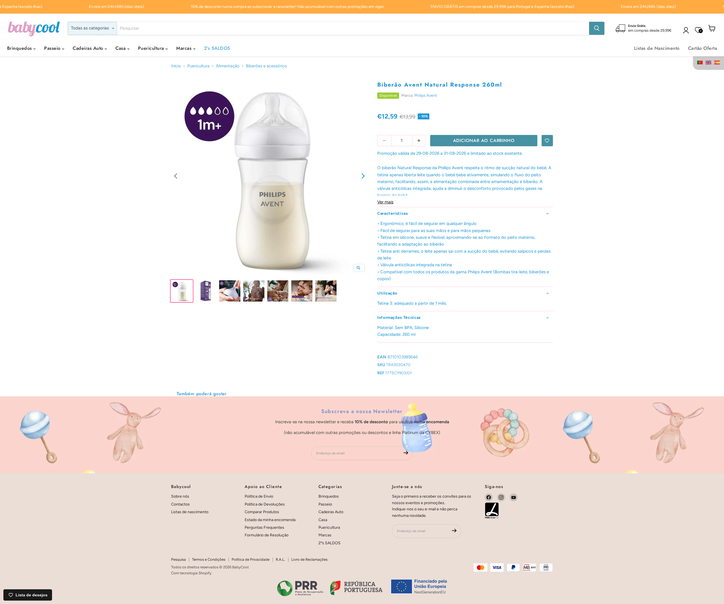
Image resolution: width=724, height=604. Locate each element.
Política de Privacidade (251, 559)
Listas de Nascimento (657, 48)
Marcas (184, 48)
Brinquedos (20, 48)
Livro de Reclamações (309, 559)
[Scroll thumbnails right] (363, 176)
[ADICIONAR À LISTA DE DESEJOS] (547, 140)
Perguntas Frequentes (264, 527)
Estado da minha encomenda (270, 519)
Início (176, 66)
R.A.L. (280, 559)
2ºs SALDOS (217, 48)
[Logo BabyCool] (34, 28)
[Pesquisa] (596, 28)
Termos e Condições (208, 559)
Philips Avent (425, 95)
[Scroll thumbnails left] (175, 176)
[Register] (406, 453)
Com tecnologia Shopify (191, 573)
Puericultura (151, 48)
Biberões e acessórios (266, 66)
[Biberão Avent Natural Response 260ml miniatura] (182, 291)
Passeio (53, 48)
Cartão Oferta (702, 48)
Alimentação (228, 66)
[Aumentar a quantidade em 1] (419, 140)
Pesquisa (178, 559)
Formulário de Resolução (266, 535)
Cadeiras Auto (89, 48)
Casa (121, 48)
